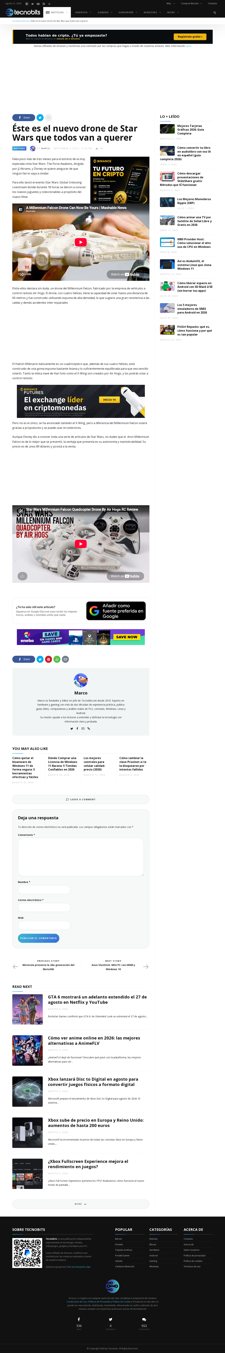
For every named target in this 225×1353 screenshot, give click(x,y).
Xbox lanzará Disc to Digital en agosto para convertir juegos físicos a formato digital (93, 1081)
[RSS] (49, 3)
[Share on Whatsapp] (56, 659)
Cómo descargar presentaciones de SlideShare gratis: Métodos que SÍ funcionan (181, 179)
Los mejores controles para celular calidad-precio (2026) (94, 763)
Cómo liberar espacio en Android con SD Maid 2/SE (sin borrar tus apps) (195, 287)
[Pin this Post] (48, 659)
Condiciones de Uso (77, 1301)
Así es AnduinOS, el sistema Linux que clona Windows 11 (194, 265)
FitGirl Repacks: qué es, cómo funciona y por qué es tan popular (194, 330)
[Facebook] (27, 3)
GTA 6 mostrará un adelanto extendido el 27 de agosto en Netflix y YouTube (97, 999)
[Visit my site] (88, 728)
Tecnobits (113, 1348)
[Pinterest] (44, 3)
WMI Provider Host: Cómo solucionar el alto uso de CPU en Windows (194, 243)
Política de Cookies (121, 1301)
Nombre (24, 882)
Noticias (25, 21)
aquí (188, 46)
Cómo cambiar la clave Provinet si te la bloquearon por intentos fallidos (132, 763)
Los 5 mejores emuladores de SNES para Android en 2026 (192, 308)
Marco (45, 148)
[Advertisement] (112, 79)
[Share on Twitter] (40, 117)
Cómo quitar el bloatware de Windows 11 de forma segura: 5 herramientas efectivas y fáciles (25, 767)
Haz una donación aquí (78, 1266)
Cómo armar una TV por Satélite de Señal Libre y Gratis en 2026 (194, 221)
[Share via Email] (65, 659)
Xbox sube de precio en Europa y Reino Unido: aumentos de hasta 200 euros (96, 1122)
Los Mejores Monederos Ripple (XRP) (194, 201)
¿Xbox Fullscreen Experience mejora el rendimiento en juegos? (88, 1163)
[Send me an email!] (83, 728)
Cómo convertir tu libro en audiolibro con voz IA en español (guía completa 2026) (185, 153)
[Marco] (81, 680)
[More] (48, 117)
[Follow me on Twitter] (72, 728)
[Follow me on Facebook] (77, 728)
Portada (16, 21)
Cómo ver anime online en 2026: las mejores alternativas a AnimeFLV (94, 1040)
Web (21, 917)
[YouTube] (38, 3)
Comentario (26, 835)
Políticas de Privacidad (99, 1301)
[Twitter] (32, 3)
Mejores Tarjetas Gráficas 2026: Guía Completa (190, 129)
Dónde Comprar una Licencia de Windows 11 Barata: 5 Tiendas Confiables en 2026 (62, 763)
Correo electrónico (31, 900)
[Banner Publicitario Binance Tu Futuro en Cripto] (119, 186)
